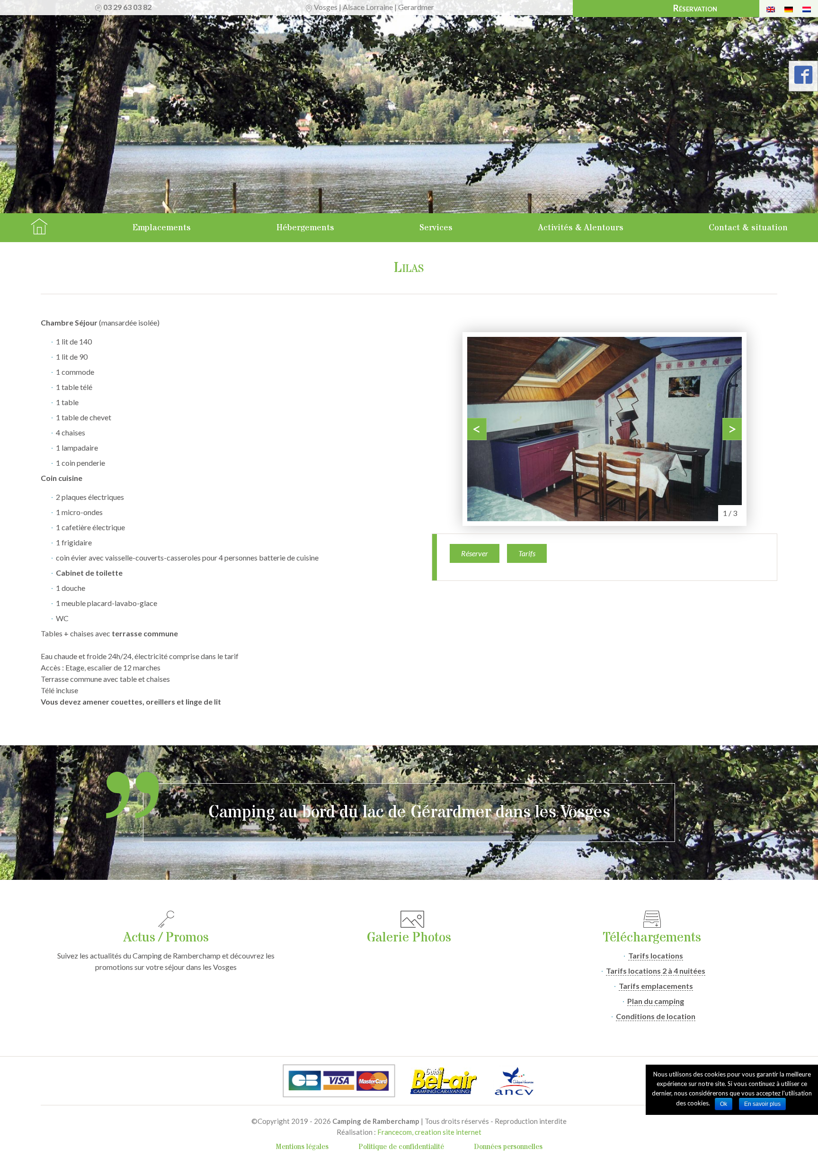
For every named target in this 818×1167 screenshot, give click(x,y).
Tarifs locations (655, 955)
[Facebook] (803, 78)
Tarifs (526, 553)
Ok (723, 1104)
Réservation (695, 7)
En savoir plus (762, 1104)
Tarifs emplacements (656, 985)
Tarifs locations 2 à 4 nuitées (655, 970)
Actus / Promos (166, 938)
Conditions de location (655, 1016)
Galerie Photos (409, 938)
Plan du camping (655, 1000)
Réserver (474, 553)
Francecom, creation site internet (429, 1132)
